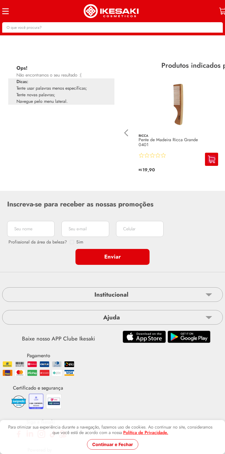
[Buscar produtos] (216, 27)
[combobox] (112, 27)
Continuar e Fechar (112, 444)
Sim (79, 242)
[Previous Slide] (126, 132)
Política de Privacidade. (145, 432)
